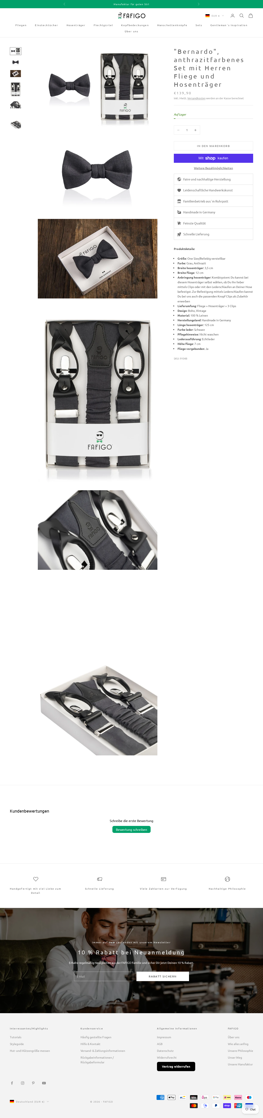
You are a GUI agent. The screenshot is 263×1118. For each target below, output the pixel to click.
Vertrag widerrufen (176, 1066)
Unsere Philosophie (240, 1050)
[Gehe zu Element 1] (15, 51)
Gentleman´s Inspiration (229, 25)
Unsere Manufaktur (240, 1064)
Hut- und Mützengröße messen (30, 1050)
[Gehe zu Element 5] (15, 105)
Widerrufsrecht (167, 1057)
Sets (199, 25)
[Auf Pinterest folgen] (33, 1083)
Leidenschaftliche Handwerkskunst (208, 190)
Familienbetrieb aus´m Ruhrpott (205, 201)
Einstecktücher (46, 25)
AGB (160, 1044)
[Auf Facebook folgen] (12, 1083)
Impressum (164, 1037)
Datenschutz (165, 1050)
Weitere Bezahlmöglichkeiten (213, 168)
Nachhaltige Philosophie (227, 888)
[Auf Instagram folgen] (23, 1083)
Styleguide (17, 1044)
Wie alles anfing (238, 1044)
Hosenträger (76, 25)
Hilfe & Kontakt (90, 1044)
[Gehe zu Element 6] (15, 120)
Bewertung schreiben (131, 829)
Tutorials (15, 1037)
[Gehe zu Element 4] (15, 89)
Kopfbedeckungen (135, 25)
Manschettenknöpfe (172, 25)
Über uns (131, 31)
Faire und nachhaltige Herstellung (207, 179)
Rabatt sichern (162, 976)
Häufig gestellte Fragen (96, 1037)
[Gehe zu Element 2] (15, 62)
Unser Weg (235, 1057)
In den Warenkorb (213, 146)
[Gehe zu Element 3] (15, 73)
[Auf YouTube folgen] (44, 1083)
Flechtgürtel (103, 25)
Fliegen (21, 25)
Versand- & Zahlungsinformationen (103, 1050)
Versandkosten (196, 98)
